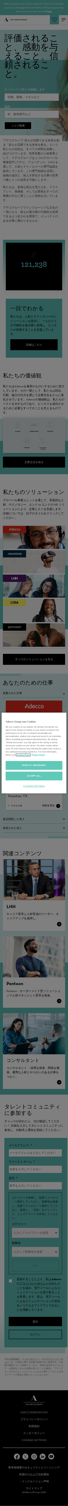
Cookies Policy (23, 755)
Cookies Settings (34, 786)
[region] (34, 753)
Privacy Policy (38, 755)
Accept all (34, 776)
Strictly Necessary (34, 765)
